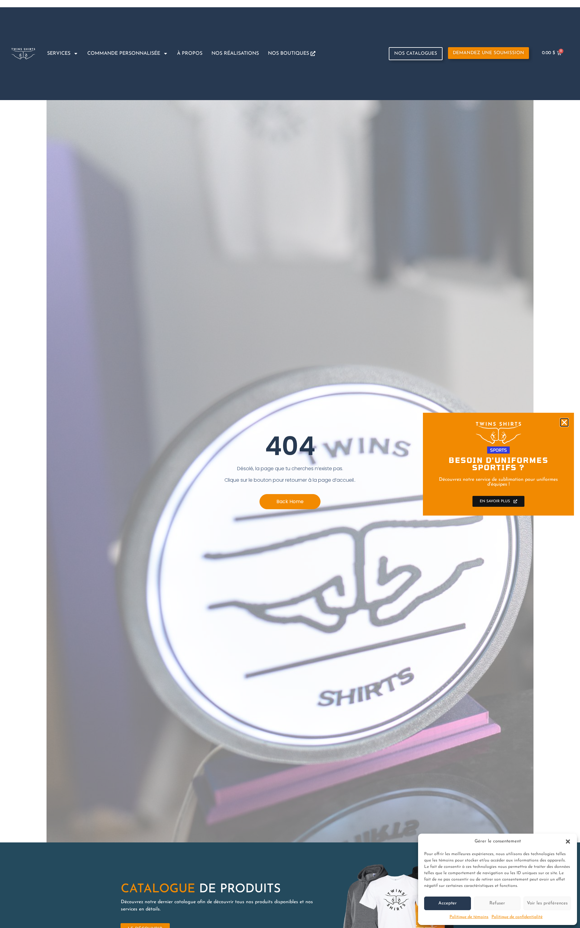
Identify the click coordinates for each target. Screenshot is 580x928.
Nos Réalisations (235, 53)
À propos (189, 53)
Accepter (447, 903)
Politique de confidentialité (517, 917)
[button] (568, 841)
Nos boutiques (289, 53)
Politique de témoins (469, 917)
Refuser (497, 903)
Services (58, 53)
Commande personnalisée (123, 53)
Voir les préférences (547, 903)
